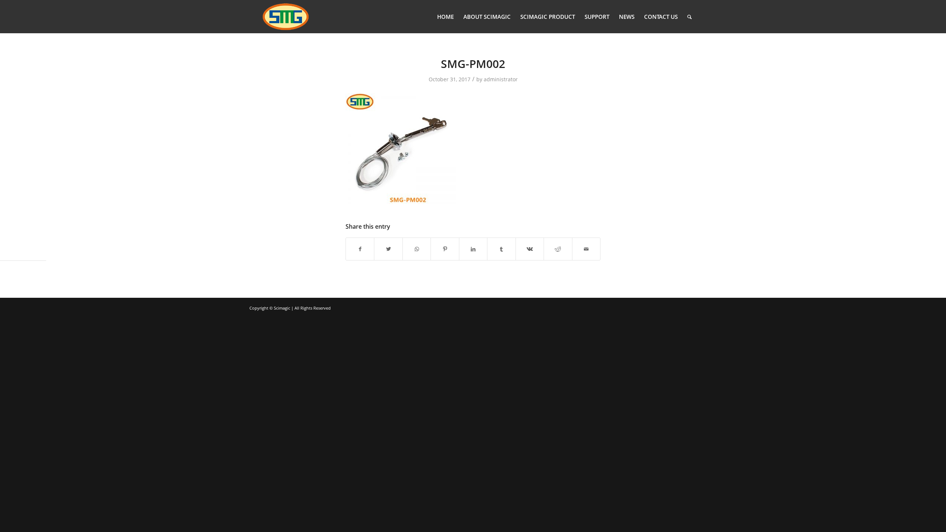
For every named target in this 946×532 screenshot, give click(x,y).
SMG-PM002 (473, 63)
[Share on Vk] (530, 249)
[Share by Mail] (586, 249)
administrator (501, 79)
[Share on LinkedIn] (473, 249)
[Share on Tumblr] (501, 249)
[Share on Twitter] (388, 249)
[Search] (690, 16)
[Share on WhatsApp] (417, 249)
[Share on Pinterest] (445, 249)
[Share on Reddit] (558, 249)
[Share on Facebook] (360, 249)
